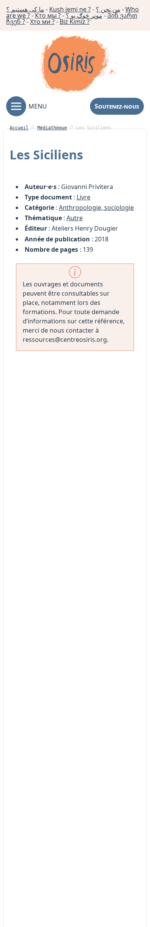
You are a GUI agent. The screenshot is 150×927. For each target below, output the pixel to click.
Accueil (19, 128)
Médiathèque (52, 128)
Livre (83, 197)
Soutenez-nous (117, 106)
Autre (75, 218)
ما (25, 9)
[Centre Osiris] (78, 65)
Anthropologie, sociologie (96, 207)
